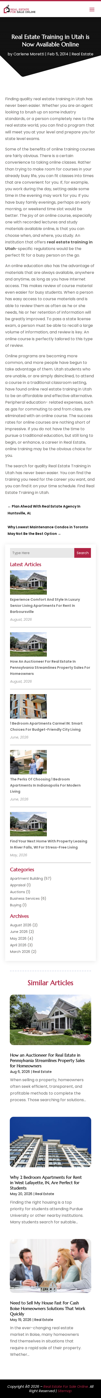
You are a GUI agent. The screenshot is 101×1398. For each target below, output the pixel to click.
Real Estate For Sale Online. (66, 1386)
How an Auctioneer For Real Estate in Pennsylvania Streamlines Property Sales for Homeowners (50, 667)
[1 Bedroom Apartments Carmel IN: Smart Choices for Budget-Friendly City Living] (28, 707)
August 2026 (20, 925)
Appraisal (17, 885)
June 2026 (19, 931)
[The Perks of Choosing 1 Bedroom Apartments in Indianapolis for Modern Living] (28, 763)
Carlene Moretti (28, 54)
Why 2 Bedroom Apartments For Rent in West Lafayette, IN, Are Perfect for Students (46, 1183)
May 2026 (18, 938)
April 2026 (18, 945)
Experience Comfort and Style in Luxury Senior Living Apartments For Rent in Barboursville (45, 605)
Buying (15, 905)
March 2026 (20, 951)
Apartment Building (26, 878)
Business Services (25, 898)
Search (83, 552)
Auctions (17, 891)
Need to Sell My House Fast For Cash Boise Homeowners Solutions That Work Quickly (47, 1308)
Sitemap (65, 1390)
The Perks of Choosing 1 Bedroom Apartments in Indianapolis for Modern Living (45, 785)
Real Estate (82, 54)
